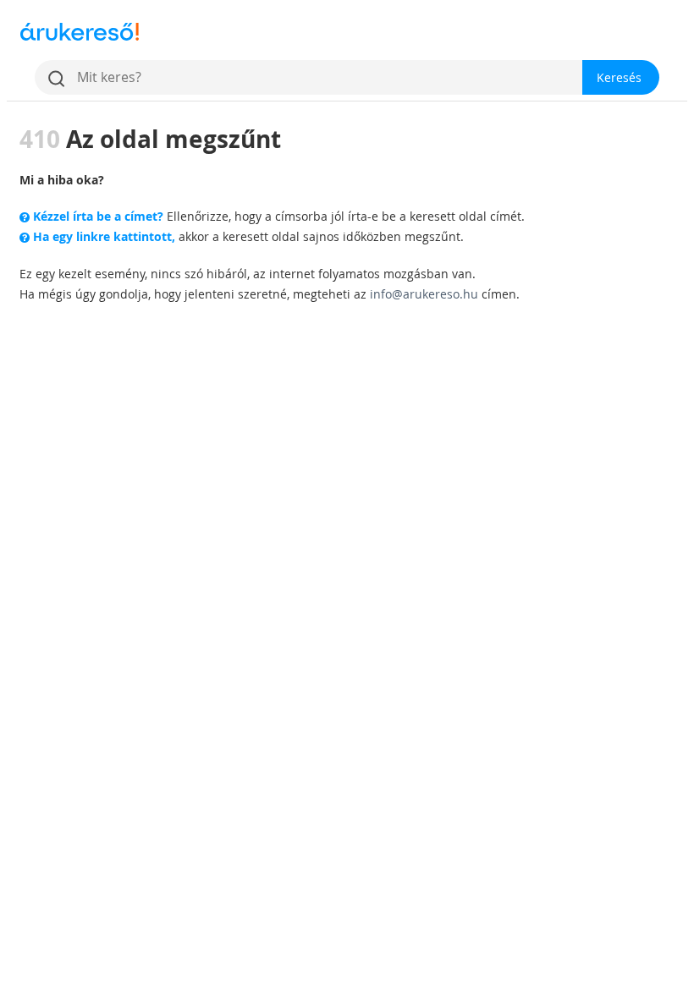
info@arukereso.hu (424, 294)
